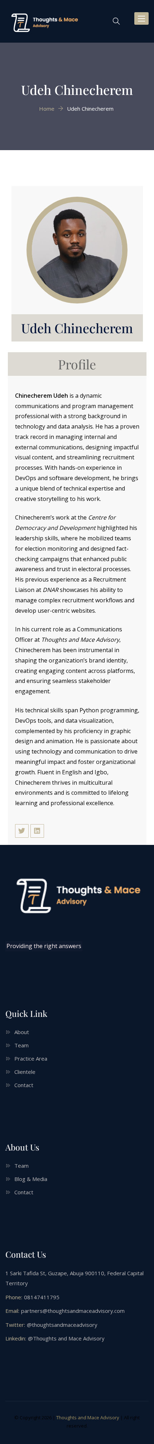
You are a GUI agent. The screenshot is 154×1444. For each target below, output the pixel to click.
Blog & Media (30, 1178)
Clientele (24, 1071)
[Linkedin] (37, 831)
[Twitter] (22, 831)
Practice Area (30, 1058)
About (21, 1032)
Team (21, 1045)
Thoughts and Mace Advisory (87, 1417)
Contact (23, 1085)
